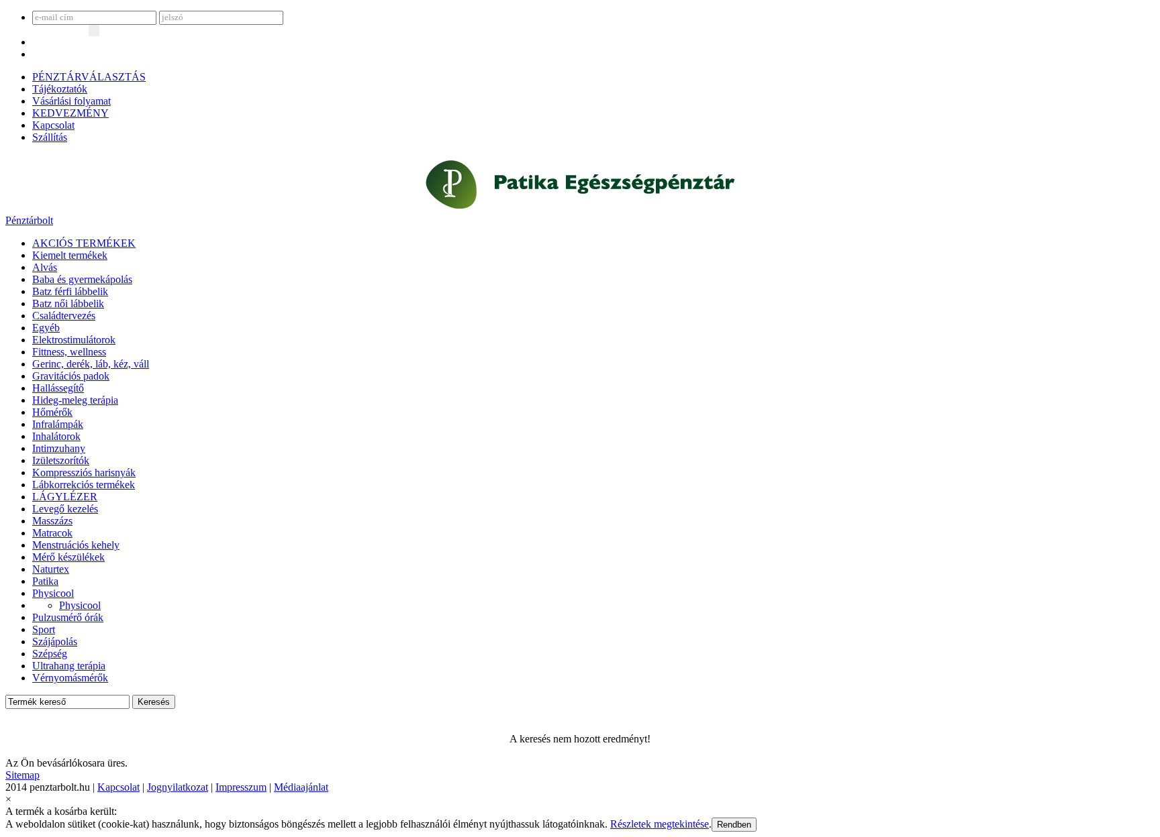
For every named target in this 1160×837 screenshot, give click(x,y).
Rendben (734, 825)
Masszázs (52, 520)
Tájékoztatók (59, 89)
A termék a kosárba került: (61, 811)
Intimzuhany (58, 448)
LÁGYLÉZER (64, 496)
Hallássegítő (58, 388)
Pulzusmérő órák (67, 617)
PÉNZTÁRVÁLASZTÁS (89, 76)
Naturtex (50, 569)
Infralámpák (57, 424)
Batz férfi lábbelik (70, 291)
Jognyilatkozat (177, 787)
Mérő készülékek (68, 557)
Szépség (49, 653)
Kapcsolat (53, 125)
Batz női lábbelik (68, 303)
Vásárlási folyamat (71, 101)
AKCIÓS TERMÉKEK (84, 243)
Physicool (53, 593)
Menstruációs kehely (75, 545)
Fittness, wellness (69, 351)
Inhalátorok (56, 436)
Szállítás (49, 137)
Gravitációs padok (70, 376)
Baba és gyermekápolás (82, 279)
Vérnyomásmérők (70, 677)
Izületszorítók (60, 460)
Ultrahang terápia (68, 665)
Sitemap (22, 775)
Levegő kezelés (65, 508)
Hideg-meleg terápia (75, 400)
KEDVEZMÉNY (70, 113)
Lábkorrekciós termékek (83, 484)
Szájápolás (54, 641)
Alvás (44, 267)
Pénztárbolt (29, 220)
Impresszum (241, 787)
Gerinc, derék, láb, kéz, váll (90, 364)
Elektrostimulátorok (73, 339)
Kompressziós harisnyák (84, 472)
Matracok (52, 533)
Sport (43, 629)
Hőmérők (52, 412)
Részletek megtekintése (659, 824)
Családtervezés (63, 315)
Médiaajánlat (301, 787)
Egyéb (46, 327)
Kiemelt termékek (69, 255)
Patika (45, 581)
